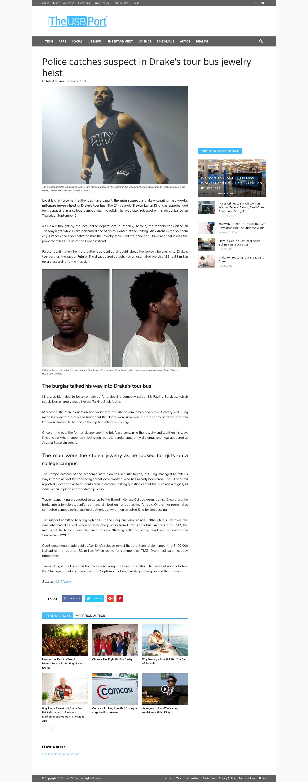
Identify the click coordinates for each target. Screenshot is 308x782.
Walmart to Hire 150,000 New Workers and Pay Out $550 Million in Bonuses (231, 182)
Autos (185, 41)
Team (56, 2)
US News (95, 41)
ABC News (63, 581)
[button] (261, 41)
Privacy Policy (101, 2)
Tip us (135, 2)
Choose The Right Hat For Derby (112, 659)
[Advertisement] (189, 21)
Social (77, 41)
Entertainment (120, 41)
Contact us (84, 2)
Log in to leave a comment (60, 754)
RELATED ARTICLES (58, 615)
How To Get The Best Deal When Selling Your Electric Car (239, 242)
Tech (49, 41)
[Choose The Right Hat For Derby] (115, 640)
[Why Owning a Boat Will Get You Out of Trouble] (165, 640)
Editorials (165, 41)
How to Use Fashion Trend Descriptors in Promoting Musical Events (63, 663)
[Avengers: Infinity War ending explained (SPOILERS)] (165, 689)
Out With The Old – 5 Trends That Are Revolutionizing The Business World (242, 226)
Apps (62, 41)
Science (145, 41)
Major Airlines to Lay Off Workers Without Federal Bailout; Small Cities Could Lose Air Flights (241, 207)
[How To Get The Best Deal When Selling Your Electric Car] (206, 244)
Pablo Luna (208, 193)
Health (202, 41)
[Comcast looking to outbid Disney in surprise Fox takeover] (115, 689)
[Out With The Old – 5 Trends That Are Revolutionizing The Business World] (206, 228)
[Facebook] (256, 2)
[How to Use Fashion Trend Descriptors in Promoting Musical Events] (65, 640)
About (45, 2)
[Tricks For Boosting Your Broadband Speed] (206, 261)
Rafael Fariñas (54, 80)
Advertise (68, 2)
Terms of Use (120, 2)
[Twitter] (263, 2)
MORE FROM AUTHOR (90, 615)
